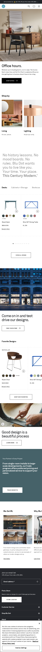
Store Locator (12, 599)
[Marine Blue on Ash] (3, 215)
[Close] (39, 623)
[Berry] (34, 215)
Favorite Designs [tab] (9, 341)
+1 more (4, 218)
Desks (4, 188)
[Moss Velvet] (6, 375)
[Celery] (27, 215)
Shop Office (10, 80)
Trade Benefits (12, 490)
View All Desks (21, 255)
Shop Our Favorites (21, 397)
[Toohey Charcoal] (13, 375)
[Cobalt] (24, 215)
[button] (24, 243)
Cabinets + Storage (19, 188)
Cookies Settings (21, 648)
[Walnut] (6, 215)
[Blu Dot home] (3, 6)
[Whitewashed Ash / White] (10, 215)
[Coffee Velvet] (3, 375)
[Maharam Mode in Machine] (10, 375)
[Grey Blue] (31, 215)
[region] (21, 636)
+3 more (25, 218)
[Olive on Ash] (13, 215)
